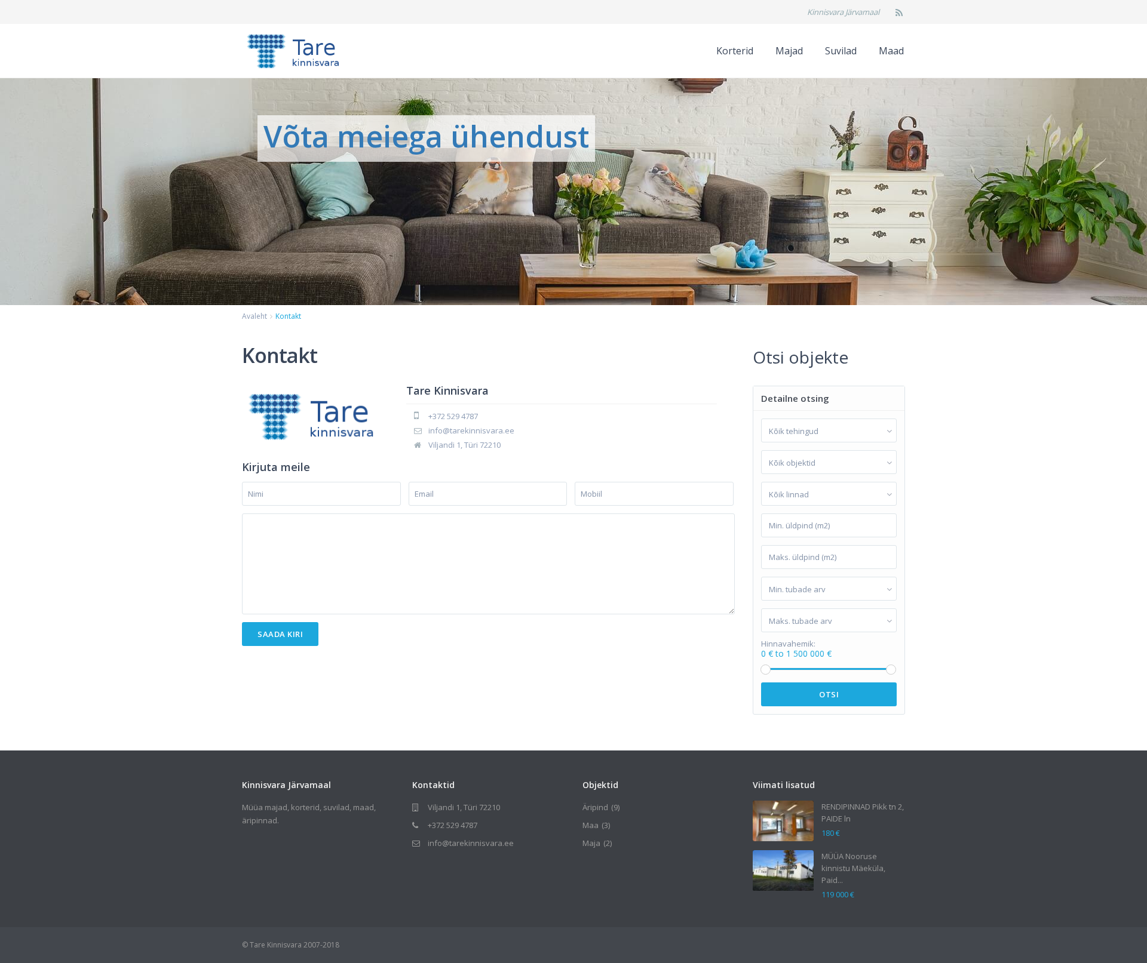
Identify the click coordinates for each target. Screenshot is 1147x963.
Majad (789, 50)
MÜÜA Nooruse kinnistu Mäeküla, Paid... (853, 868)
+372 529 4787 (453, 416)
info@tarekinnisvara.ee (471, 430)
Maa (590, 825)
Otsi (829, 694)
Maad (891, 50)
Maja (591, 843)
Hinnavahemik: (788, 644)
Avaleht (254, 316)
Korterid (734, 50)
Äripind (595, 807)
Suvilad (841, 50)
